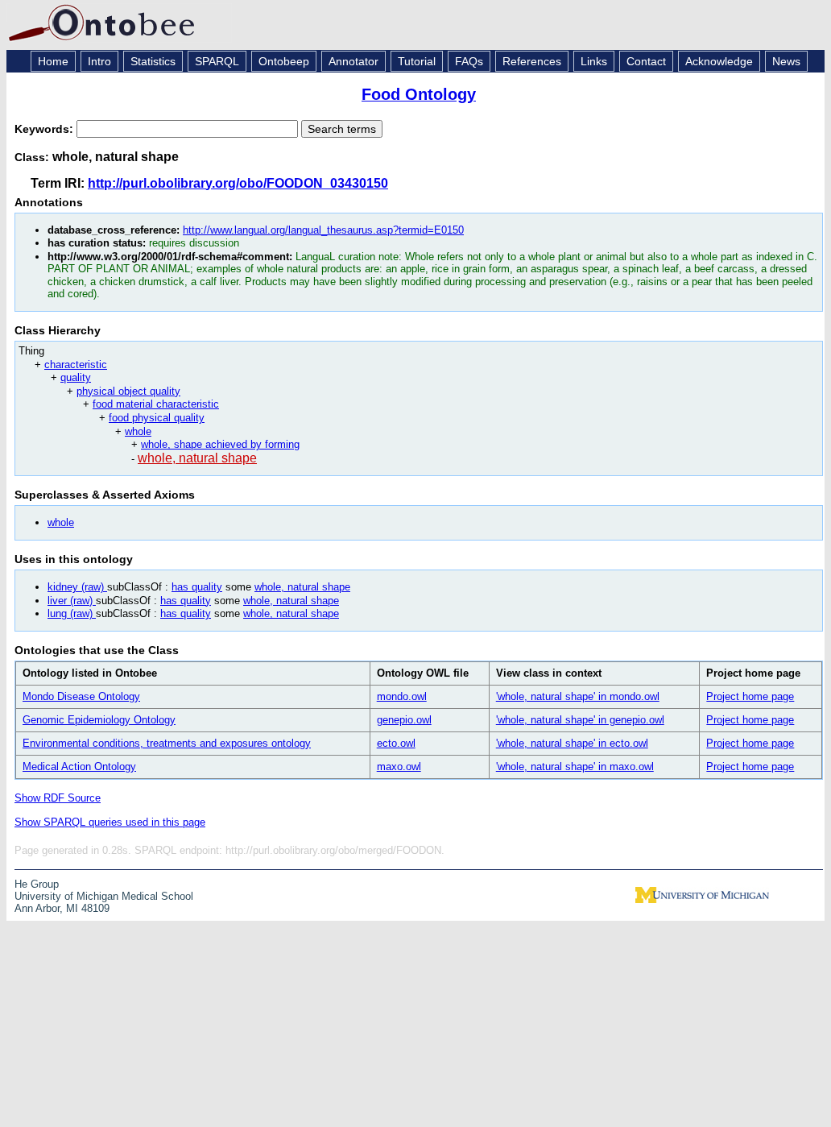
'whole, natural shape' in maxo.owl (575, 766)
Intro (99, 61)
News (786, 61)
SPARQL (217, 61)
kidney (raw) (77, 587)
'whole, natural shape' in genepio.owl (580, 720)
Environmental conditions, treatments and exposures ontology (167, 743)
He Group (36, 884)
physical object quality (128, 391)
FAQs (469, 61)
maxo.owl (399, 766)
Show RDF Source (57, 798)
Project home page (750, 696)
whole (138, 431)
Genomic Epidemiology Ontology (99, 720)
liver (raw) (72, 601)
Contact (646, 61)
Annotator (353, 61)
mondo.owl (402, 696)
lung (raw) (72, 613)
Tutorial (417, 61)
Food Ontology (419, 94)
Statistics (153, 61)
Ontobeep (283, 61)
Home (53, 61)
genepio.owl (404, 720)
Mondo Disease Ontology (81, 696)
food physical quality (157, 418)
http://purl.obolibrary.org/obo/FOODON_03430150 (238, 183)
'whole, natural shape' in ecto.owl (572, 743)
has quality (197, 587)
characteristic (75, 364)
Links (594, 61)
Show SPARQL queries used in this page (109, 822)
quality (75, 377)
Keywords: (45, 128)
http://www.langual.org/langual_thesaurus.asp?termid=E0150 (323, 230)
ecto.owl (396, 743)
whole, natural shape (197, 458)
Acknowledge (719, 61)
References (531, 61)
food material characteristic (156, 404)
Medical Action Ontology (79, 766)
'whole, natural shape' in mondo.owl (577, 696)
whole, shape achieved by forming (220, 444)
